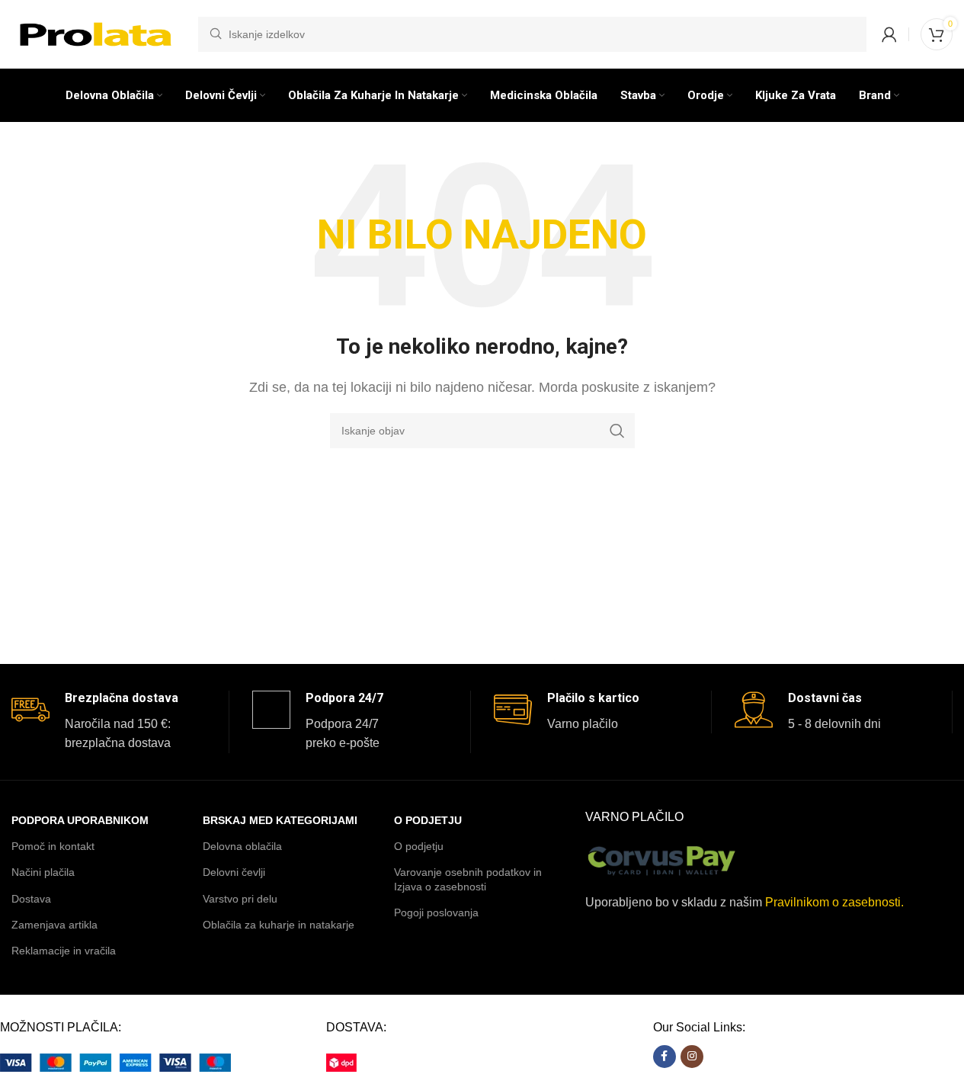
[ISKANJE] (617, 430)
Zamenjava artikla (54, 925)
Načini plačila (43, 872)
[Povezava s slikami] (115, 1062)
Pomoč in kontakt (52, 846)
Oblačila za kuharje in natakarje (278, 925)
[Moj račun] (889, 34)
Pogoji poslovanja (436, 912)
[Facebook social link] (664, 1056)
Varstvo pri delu (240, 899)
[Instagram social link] (692, 1056)
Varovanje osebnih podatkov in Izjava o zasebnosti (468, 879)
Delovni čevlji (234, 872)
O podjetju (419, 846)
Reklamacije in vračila (63, 950)
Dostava (31, 899)
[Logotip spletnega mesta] (97, 33)
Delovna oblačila (242, 846)
